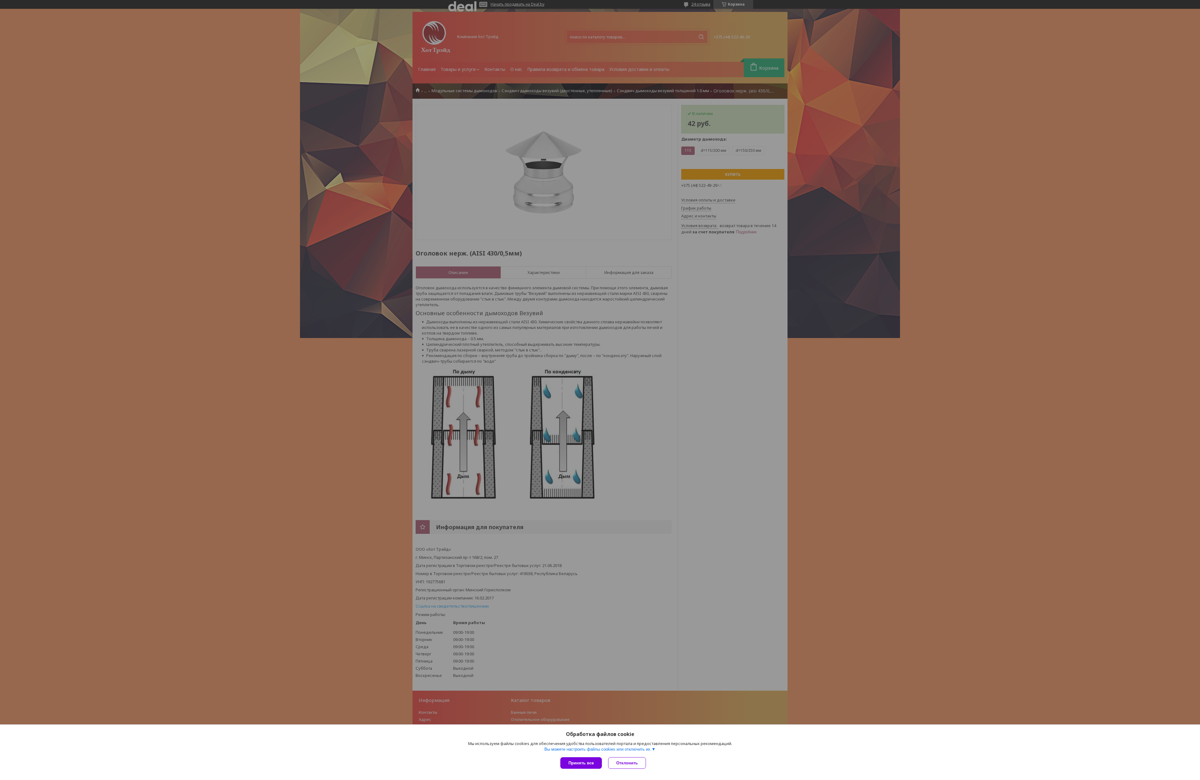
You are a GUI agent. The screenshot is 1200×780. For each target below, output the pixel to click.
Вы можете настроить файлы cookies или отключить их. (598, 749)
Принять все (581, 763)
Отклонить (627, 763)
